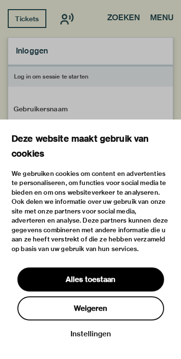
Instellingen (90, 334)
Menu (161, 18)
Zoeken (123, 18)
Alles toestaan (90, 279)
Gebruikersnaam (41, 109)
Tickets (27, 18)
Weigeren (90, 308)
